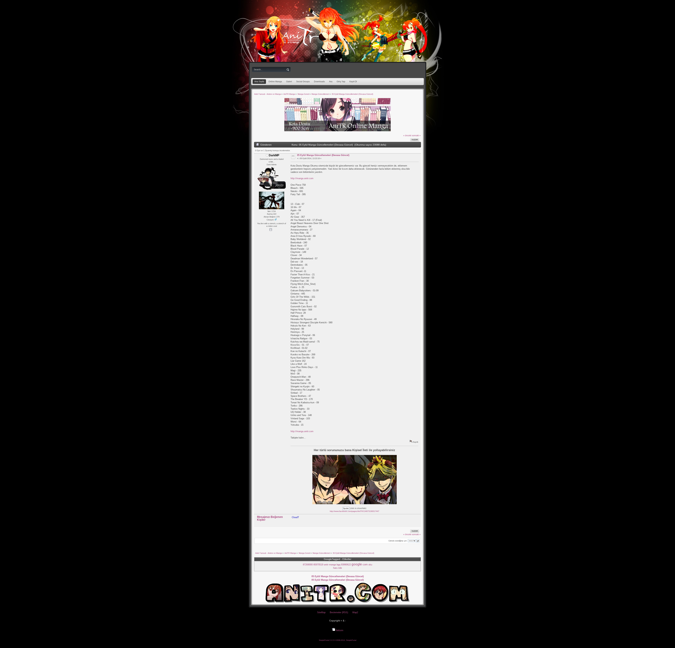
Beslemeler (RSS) (339, 612)
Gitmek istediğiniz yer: (397, 541)
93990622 (346, 564)
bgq (338, 564)
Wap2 (355, 612)
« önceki (407, 135)
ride (340, 568)
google (357, 564)
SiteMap (321, 612)
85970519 (318, 564)
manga (332, 564)
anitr (326, 564)
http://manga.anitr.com (302, 178)
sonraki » (416, 135)
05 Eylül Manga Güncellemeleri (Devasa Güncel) (323, 155)
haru (335, 568)
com (365, 564)
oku (370, 564)
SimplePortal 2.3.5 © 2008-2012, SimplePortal (337, 640)
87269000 (308, 564)
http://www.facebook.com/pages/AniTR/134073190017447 (354, 511)
